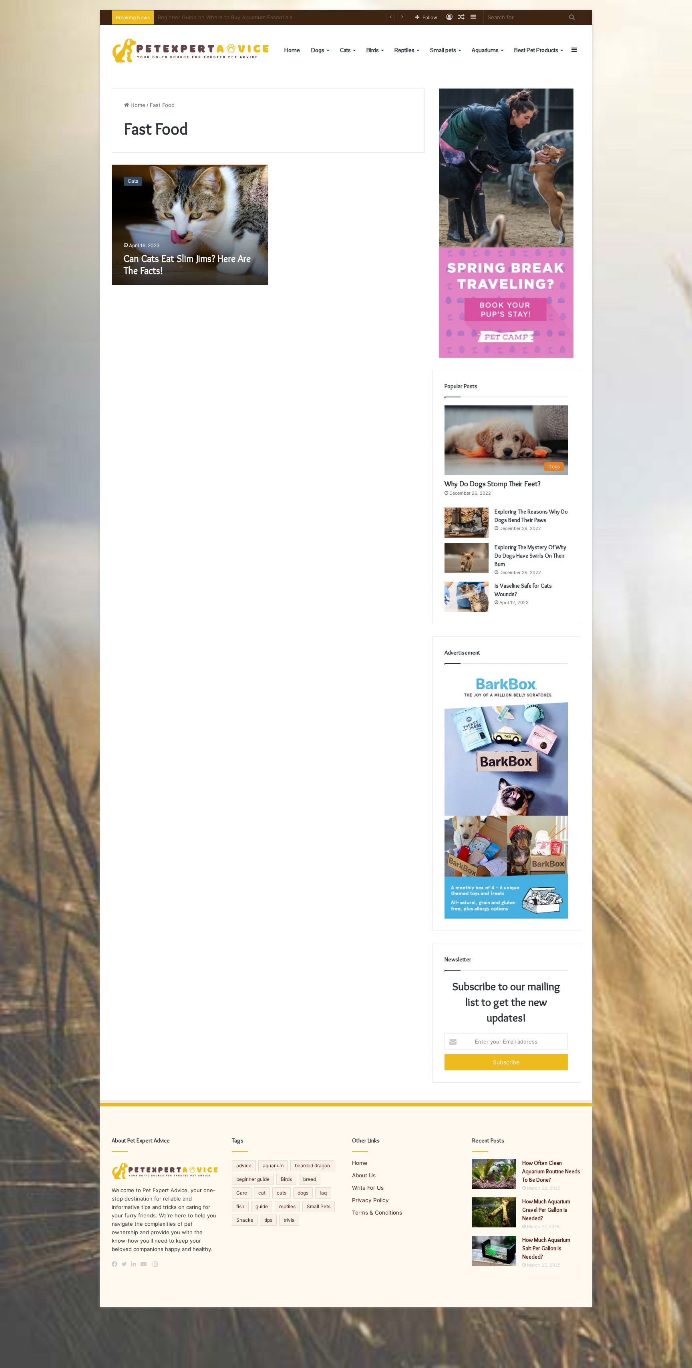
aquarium (273, 1165)
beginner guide (253, 1179)
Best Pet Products (536, 50)
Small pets (443, 50)
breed (309, 1179)
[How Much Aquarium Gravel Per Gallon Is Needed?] (494, 1212)
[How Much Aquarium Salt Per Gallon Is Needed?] (494, 1251)
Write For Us (368, 1188)
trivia (289, 1220)
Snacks (244, 1220)
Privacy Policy (370, 1200)
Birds (372, 50)
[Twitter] (126, 1264)
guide (261, 1206)
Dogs (317, 50)
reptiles (287, 1206)
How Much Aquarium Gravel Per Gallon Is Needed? (546, 1210)
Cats (345, 50)
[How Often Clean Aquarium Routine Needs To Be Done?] (494, 1174)
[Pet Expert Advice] (192, 50)
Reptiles (404, 50)
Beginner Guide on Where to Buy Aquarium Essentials (225, 17)
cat (262, 1193)
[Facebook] (116, 1264)
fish (240, 1206)
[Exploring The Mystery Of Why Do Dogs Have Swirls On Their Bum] (467, 558)
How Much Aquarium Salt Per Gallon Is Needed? (546, 1248)
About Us (364, 1175)
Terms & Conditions (377, 1212)
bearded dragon (312, 1165)
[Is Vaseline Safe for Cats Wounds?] (467, 597)
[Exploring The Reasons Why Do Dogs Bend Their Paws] (467, 523)
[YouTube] (145, 1264)
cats (281, 1193)
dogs (303, 1193)
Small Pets (318, 1206)
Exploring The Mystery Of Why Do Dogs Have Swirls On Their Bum (530, 556)
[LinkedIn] (136, 1264)
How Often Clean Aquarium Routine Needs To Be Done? (551, 1171)
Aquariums (485, 50)
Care (241, 1193)
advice (243, 1165)
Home (292, 50)
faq (323, 1193)
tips (268, 1220)
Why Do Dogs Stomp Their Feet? (493, 484)
